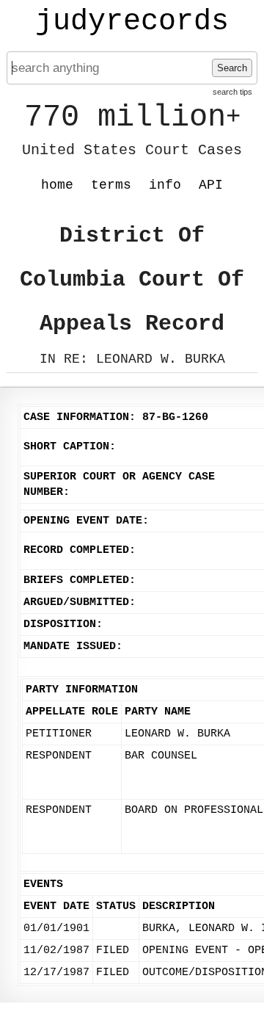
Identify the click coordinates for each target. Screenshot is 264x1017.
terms (111, 185)
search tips (232, 91)
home (57, 185)
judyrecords (132, 22)
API (211, 185)
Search (232, 67)
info (165, 185)
